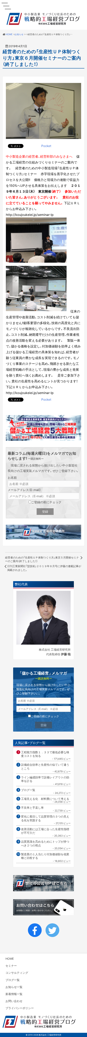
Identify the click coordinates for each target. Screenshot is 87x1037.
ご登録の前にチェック (46, 502)
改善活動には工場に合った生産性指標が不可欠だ (45, 831)
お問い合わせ (13, 1001)
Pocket (46, 146)
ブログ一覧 (28, 790)
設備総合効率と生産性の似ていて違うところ (45, 766)
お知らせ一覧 (13, 987)
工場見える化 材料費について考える (45, 798)
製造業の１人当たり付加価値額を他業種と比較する (45, 856)
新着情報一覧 (13, 994)
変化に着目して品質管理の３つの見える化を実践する (45, 818)
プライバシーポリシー (19, 1008)
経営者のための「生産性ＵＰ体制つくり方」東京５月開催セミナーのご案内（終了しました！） (42, 559)
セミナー (11, 966)
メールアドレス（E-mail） (24, 490)
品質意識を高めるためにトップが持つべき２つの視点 (45, 843)
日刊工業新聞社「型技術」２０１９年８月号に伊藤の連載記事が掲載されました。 (44, 568)
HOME (9, 958)
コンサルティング (16, 973)
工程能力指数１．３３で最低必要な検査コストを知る (45, 754)
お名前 (12, 477)
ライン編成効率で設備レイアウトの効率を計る (45, 779)
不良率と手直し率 (32, 807)
